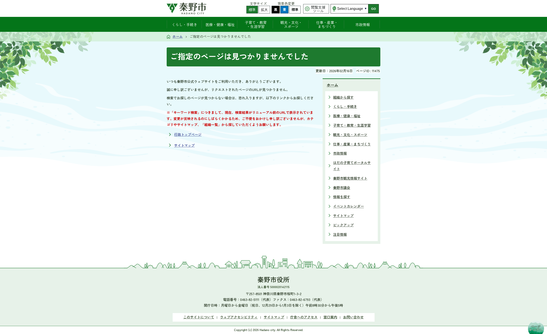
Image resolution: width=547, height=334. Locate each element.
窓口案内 (330, 316)
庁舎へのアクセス (304, 316)
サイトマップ (184, 145)
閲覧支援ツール (318, 8)
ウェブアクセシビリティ (239, 316)
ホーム (177, 36)
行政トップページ (187, 134)
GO (373, 8)
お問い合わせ (353, 316)
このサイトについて (198, 316)
